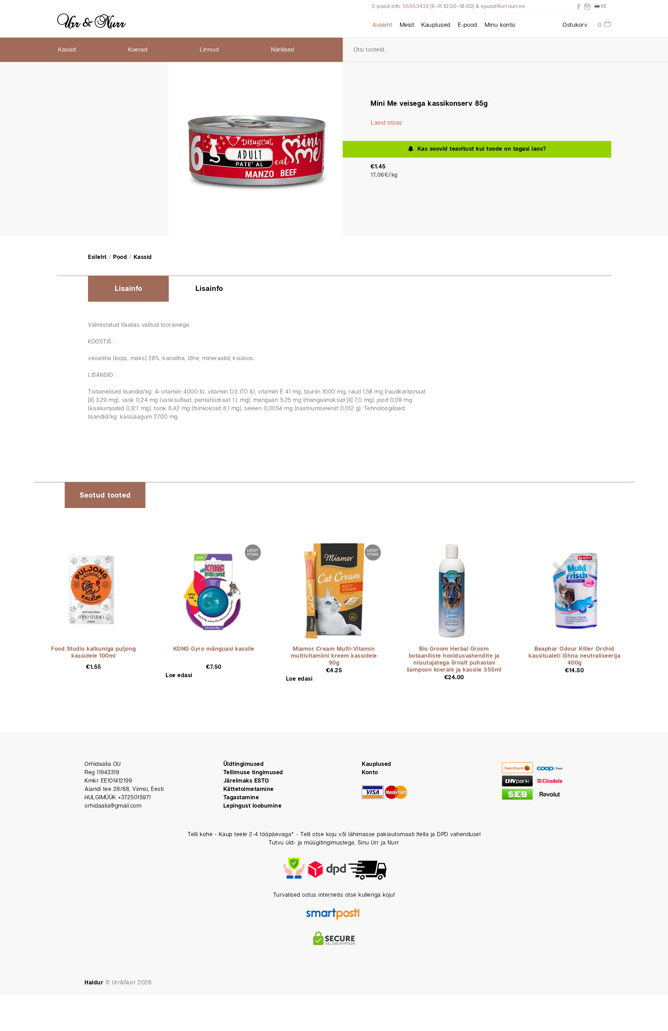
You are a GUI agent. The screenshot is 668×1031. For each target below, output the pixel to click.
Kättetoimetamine (248, 789)
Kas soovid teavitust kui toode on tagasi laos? (480, 149)
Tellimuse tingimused (253, 773)
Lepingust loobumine (252, 806)
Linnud (209, 50)
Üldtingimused (243, 764)
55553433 (416, 6)
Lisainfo (128, 288)
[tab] (128, 289)
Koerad (138, 50)
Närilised (282, 50)
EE (603, 6)
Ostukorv (575, 25)
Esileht (97, 257)
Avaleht (382, 25)
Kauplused (436, 25)
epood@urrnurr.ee (503, 6)
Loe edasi (179, 676)
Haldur (94, 983)
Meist (407, 25)
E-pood (467, 25)
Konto (370, 773)
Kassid (67, 50)
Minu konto (500, 25)
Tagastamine (241, 798)
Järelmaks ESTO (246, 781)
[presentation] (128, 289)
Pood (120, 257)
